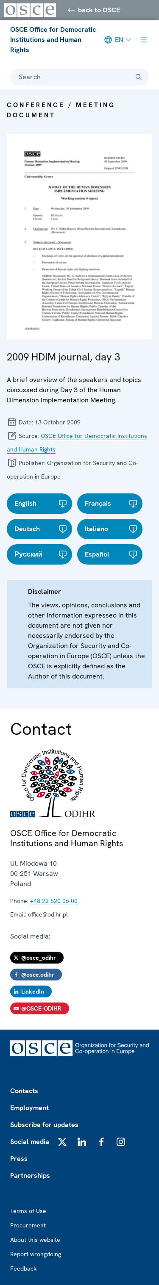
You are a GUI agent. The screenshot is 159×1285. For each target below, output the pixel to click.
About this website (35, 1239)
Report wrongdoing (35, 1254)
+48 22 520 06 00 (54, 901)
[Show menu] (143, 39)
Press (19, 1158)
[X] (62, 1141)
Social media (29, 1141)
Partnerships (30, 1175)
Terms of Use (28, 1211)
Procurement (28, 1225)
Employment (29, 1107)
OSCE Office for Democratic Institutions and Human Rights (53, 39)
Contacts (24, 1090)
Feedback (23, 1268)
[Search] (138, 77)
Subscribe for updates (44, 1124)
